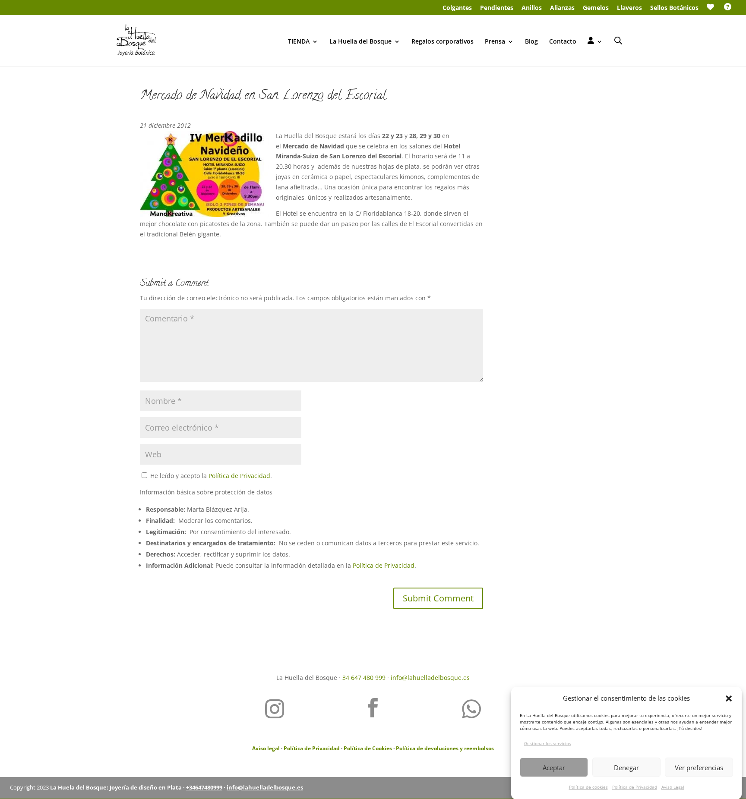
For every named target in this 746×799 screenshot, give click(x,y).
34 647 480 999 (364, 677)
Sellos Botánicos (674, 8)
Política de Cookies (368, 748)
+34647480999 (204, 787)
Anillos (532, 8)
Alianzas (562, 8)
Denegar (626, 767)
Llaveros (629, 8)
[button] (728, 698)
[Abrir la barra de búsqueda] (618, 40)
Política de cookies (588, 787)
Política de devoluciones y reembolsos (445, 748)
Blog (531, 41)
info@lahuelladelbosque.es (430, 677)
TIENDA (299, 41)
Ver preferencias (699, 767)
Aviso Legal (672, 787)
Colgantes (457, 8)
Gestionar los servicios (547, 743)
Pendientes (496, 8)
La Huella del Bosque (360, 41)
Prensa (495, 41)
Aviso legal (266, 748)
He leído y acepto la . (210, 476)
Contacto (562, 41)
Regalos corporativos (442, 41)
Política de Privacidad (634, 787)
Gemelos (596, 8)
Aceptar (554, 767)
